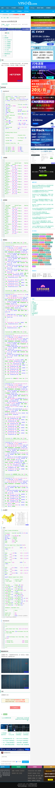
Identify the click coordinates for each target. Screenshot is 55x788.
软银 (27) (34, 256)
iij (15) (34, 266)
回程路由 (7, 45)
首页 (2, 8)
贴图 (7, 761)
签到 (10, 764)
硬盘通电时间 (6, 53)
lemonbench (8, 51)
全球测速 (7, 43)
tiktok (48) (35, 250)
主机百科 (39, 770)
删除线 (13, 761)
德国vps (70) (35, 244)
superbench (8, 39)
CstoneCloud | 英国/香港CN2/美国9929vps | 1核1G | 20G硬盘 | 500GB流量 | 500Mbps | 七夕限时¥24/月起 (42, 201)
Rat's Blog (30, 775)
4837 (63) (39, 246)
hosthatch (14, 773)
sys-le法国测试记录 (6, 718)
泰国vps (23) (48, 258)
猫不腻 (33, 778)
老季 (42, 775)
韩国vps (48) (47, 248)
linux (7, 8)
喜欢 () (16, 707)
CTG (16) (42, 264)
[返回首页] (1, 17)
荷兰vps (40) (46, 250)
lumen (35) (42, 252)
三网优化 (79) (48, 240)
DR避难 (39, 778)
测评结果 (5, 37)
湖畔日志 (34, 780)
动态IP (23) (35, 260)
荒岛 (34, 775)
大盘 (26, 8)
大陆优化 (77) (35, 242)
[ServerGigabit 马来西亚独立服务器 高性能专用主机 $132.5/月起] (18, 727)
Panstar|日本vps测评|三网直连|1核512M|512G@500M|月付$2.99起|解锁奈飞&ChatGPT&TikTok (41, 213)
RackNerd (17, 770)
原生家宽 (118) (50, 238)
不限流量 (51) (35, 248)
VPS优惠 (20, 8)
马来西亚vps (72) (48, 242)
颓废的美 (29, 778)
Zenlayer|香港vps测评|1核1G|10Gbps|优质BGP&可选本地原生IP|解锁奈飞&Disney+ (42, 218)
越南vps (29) (35, 254)
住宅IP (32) (48, 252)
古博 (36, 775)
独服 (8, 17)
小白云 (13, 11)
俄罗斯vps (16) (36, 264)
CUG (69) (48, 244)
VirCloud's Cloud (31, 770)
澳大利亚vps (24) (47, 256)
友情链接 (19, 11)
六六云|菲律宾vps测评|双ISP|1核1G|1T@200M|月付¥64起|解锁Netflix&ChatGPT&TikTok (42, 191)
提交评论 (26, 762)
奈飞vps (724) (35, 234)
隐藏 (8, 33)
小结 (4, 55)
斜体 (6, 764)
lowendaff (30, 773)
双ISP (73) (42, 242)
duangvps (34, 773)
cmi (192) (48, 236)
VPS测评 (13, 8)
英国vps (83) (41, 240)
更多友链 (38, 780)
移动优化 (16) (48, 264)
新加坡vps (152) (42, 238)
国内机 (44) (40, 250)
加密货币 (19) (46, 262)
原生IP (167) (35, 238)
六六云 (20, 773)
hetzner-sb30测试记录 (9, 21)
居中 (3, 764)
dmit (17, 773)
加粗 (10, 761)
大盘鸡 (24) (40, 256)
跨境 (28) (48, 254)
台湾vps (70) (41, 244)
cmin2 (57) (44, 246)
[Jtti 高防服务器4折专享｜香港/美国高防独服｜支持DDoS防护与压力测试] (4, 727)
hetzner (5, 714)
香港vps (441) (43, 234)
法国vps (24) (35, 258)
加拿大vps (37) (36, 252)
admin (8, 24)
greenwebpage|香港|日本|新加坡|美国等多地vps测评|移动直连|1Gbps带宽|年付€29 (22, 14)
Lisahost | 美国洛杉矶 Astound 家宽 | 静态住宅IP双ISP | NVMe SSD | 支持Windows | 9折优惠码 (43, 226)
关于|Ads (26, 11)
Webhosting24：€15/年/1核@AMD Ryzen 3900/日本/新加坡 (22, 719)
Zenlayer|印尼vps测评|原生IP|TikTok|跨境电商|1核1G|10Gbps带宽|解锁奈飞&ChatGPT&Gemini (42, 209)
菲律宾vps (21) (46, 260)
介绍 (4, 35)
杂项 (7, 11)
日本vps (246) (35, 236)
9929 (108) (35, 240)
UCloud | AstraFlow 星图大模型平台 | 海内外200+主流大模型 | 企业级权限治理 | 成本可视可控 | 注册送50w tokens (42, 222)
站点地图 (35, 783)
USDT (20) (35, 262)
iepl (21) (40, 260)
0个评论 (6, 25)
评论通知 (19, 761)
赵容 (39, 775)
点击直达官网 (4, 84)
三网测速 (7, 41)
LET (37, 778)
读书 (2, 11)
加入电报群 (22, 699)
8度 (36, 770)
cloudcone (22, 770)
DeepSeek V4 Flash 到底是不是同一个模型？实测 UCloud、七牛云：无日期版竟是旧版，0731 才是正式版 (42, 196)
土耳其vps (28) (42, 254)
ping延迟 (7, 47)
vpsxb (27, 783)
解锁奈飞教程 (40, 8)
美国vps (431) (50, 234)
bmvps (38, 773)
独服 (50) (41, 248)
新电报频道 (17, 699)
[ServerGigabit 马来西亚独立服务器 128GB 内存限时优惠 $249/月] (26, 727)
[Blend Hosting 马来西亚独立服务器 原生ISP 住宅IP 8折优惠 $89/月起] (11, 727)
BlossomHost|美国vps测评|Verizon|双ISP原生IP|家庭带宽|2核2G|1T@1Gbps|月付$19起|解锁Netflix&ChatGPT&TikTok (42, 187)
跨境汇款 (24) (42, 258)
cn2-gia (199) (42, 236)
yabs (7, 49)
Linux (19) (40, 262)
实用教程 (48, 8)
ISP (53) (50, 246)
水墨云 (13, 770)
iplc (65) (34, 246)
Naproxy (29, 780)
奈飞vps (32, 8)
